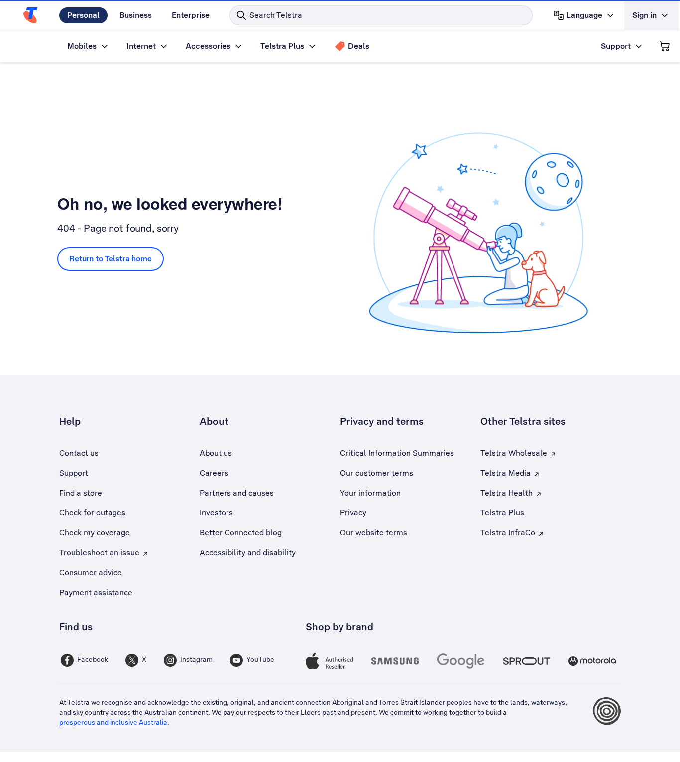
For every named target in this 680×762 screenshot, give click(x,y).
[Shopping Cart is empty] (665, 46)
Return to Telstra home (110, 259)
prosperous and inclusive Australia (113, 722)
